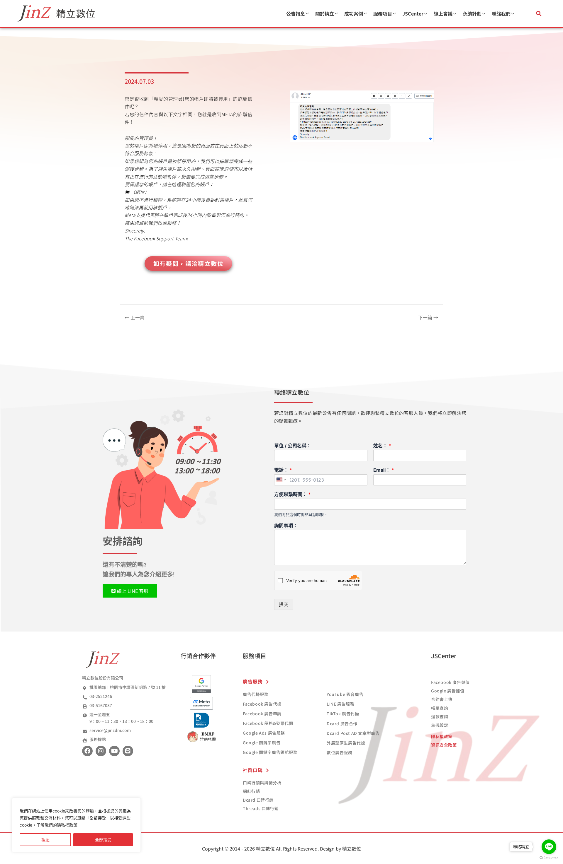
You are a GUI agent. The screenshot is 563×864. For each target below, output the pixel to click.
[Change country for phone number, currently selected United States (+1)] (280, 479)
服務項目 (382, 13)
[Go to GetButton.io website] (549, 858)
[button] (538, 13)
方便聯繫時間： (292, 494)
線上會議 (443, 13)
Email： (383, 470)
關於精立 (324, 13)
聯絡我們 (501, 13)
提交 (283, 604)
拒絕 (45, 839)
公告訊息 (295, 13)
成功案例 (353, 13)
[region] (76, 825)
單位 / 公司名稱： (292, 446)
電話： (283, 470)
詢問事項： (286, 525)
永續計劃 (472, 13)
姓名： (382, 446)
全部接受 (103, 839)
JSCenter (412, 13)
